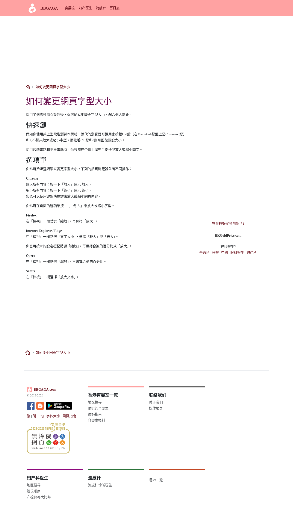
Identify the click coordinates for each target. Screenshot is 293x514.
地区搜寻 (95, 402)
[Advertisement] (146, 48)
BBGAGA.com (45, 389)
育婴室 (70, 8)
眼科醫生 (237, 252)
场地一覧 (156, 480)
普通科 (204, 252)
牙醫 (215, 252)
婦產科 (251, 252)
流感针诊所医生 (100, 485)
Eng (41, 416)
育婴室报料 (96, 420)
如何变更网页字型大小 (53, 87)
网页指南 (69, 416)
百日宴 (114, 8)
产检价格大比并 (39, 497)
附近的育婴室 (98, 408)
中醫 (224, 252)
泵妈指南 (95, 414)
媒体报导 (156, 408)
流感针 (101, 8)
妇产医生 (85, 8)
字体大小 (53, 416)
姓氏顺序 (34, 491)
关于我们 (156, 402)
